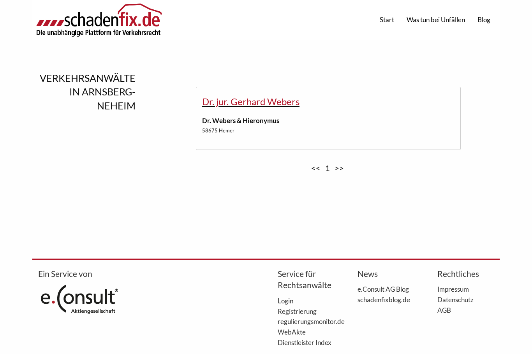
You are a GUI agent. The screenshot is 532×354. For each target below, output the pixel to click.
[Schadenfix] (98, 20)
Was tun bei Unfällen (436, 20)
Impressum (453, 289)
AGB (444, 310)
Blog (483, 20)
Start (387, 20)
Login (285, 301)
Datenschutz (455, 299)
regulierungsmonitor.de (306, 321)
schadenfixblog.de (384, 299)
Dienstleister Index (304, 342)
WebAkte (292, 332)
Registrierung (297, 311)
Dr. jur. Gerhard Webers (250, 101)
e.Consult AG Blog (383, 289)
